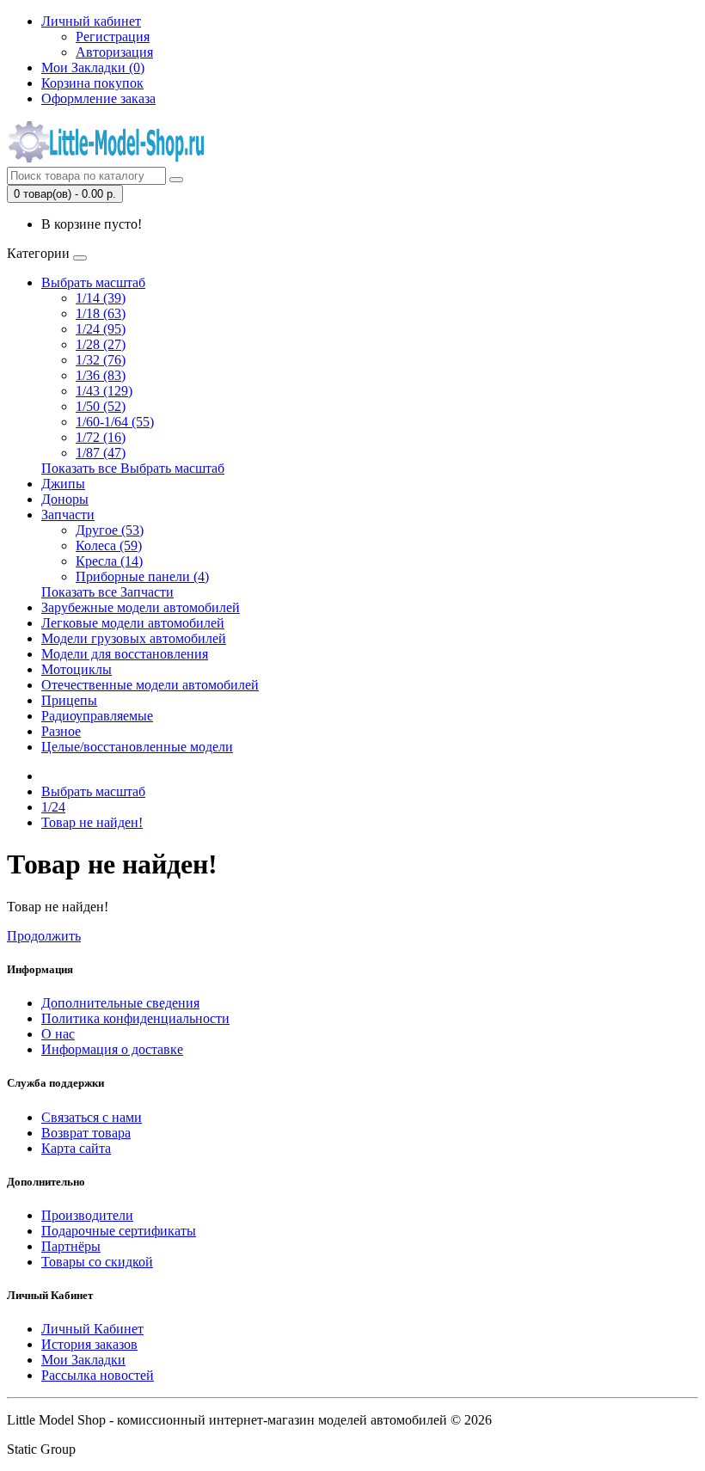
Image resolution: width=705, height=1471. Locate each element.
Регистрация (113, 36)
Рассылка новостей (97, 1375)
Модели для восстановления (124, 654)
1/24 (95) (101, 329)
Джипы (63, 483)
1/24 (53, 807)
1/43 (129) (104, 390)
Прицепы (69, 700)
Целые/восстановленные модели (137, 746)
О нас (58, 1034)
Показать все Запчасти (107, 592)
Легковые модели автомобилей (132, 623)
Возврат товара (86, 1132)
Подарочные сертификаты (118, 1230)
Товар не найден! (92, 822)
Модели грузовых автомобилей (133, 638)
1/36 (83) (101, 375)
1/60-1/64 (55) (115, 421)
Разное (61, 731)
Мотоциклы (76, 669)
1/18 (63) (101, 313)
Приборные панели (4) (142, 576)
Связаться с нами (91, 1117)
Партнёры (71, 1246)
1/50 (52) (101, 406)
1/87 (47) (101, 452)
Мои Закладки (83, 1359)
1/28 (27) (101, 344)
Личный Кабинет (92, 1328)
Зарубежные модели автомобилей (140, 607)
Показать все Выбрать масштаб (132, 468)
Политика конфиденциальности (135, 1018)
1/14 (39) (101, 298)
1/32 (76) (101, 359)
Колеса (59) (109, 545)
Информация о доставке (112, 1049)
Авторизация (114, 52)
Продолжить (44, 936)
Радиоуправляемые (97, 715)
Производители (87, 1215)
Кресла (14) (109, 561)
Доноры (65, 499)
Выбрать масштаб (93, 282)
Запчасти (68, 514)
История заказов (89, 1344)
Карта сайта (76, 1148)
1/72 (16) (101, 437)
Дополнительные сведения (120, 1003)
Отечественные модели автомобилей (150, 684)
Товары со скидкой (97, 1261)
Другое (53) (110, 530)
